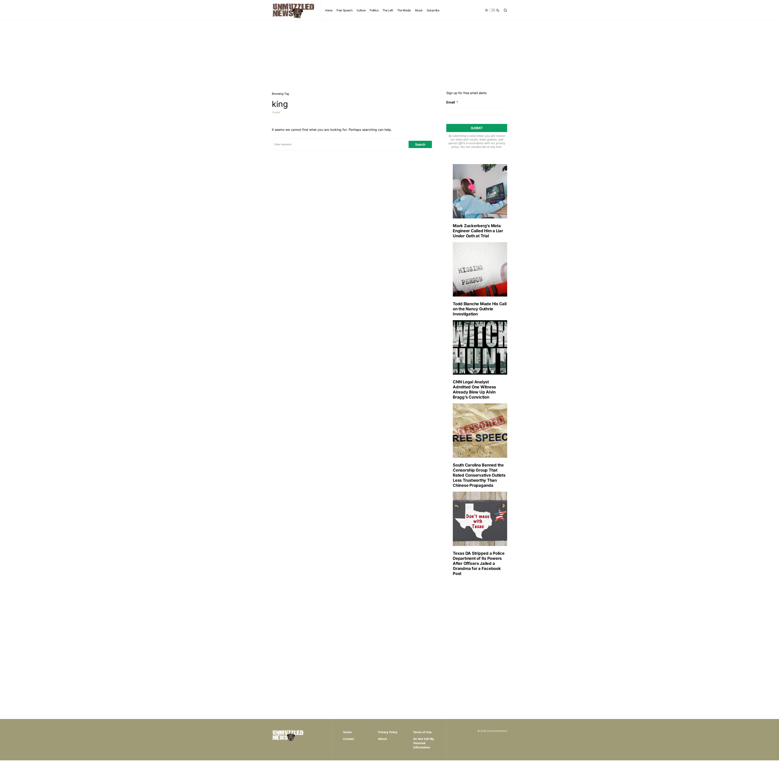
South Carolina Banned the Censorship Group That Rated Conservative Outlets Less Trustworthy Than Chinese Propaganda (479, 475)
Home (347, 732)
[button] (492, 10)
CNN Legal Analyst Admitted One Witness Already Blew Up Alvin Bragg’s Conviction (474, 389)
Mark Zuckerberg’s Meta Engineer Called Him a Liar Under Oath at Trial (478, 230)
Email (452, 102)
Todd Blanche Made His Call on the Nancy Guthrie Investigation (480, 308)
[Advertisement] (389, 51)
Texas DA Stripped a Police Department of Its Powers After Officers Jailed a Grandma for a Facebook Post (479, 563)
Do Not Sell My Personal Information (423, 743)
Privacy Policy (387, 732)
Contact (348, 739)
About (382, 739)
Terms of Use (422, 732)
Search (420, 144)
